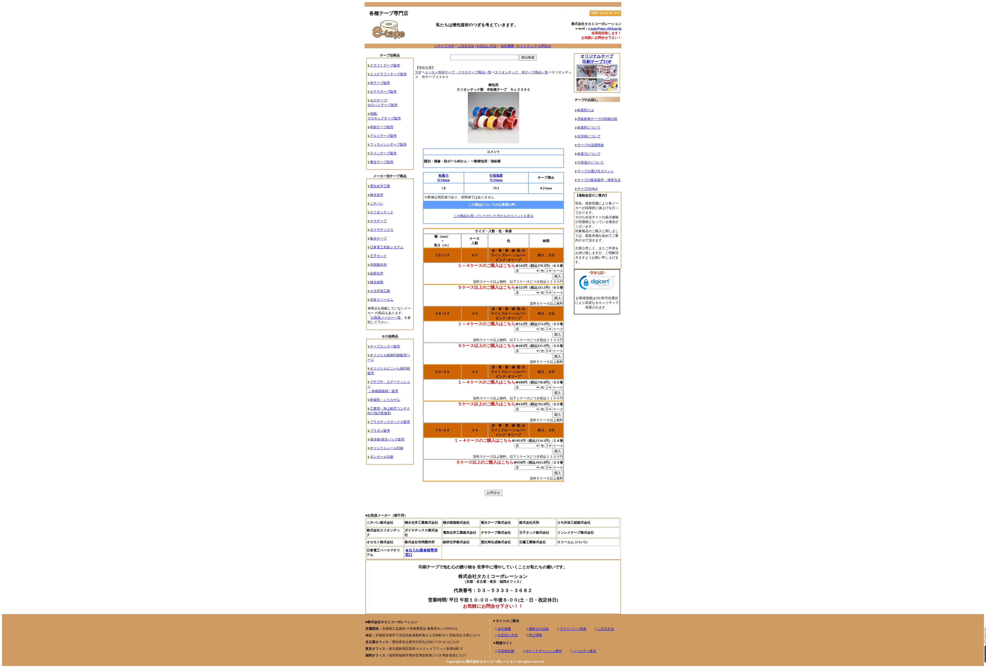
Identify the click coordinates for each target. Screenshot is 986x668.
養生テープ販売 (381, 162)
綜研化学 (376, 273)
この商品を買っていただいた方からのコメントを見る (493, 216)
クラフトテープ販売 (385, 65)
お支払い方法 (487, 46)
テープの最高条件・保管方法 (599, 180)
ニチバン (376, 203)
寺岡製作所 (378, 265)
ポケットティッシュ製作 (543, 651)
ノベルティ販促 (584, 651)
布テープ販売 (380, 83)
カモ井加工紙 (380, 291)
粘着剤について (589, 127)
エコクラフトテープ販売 (388, 74)
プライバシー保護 (573, 629)
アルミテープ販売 (383, 136)
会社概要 (507, 46)
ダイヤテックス (381, 230)
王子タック (378, 256)
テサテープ (378, 221)
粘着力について (589, 154)
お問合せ (544, 46)
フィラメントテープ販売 (388, 144)
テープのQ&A (587, 189)
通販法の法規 (539, 629)
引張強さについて (590, 162)
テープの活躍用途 (590, 145)
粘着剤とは (585, 110)
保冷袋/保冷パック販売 (387, 439)
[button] (597, 284)
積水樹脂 (376, 282)
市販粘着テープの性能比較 (597, 119)
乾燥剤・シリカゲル (385, 400)
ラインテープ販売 (383, 153)
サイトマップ (526, 46)
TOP (418, 72)
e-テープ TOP (444, 46)
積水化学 (376, 195)
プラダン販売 (380, 430)
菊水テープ (378, 238)
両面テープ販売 (381, 127)
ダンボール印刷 (381, 457)
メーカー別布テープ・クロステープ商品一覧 (458, 72)
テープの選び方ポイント (595, 171)
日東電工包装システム (386, 247)
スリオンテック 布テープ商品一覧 (521, 72)
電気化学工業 (380, 186)
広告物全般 (506, 651)
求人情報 (535, 635)
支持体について (589, 136)
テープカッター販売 (385, 346)
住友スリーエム (381, 300)
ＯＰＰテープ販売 (383, 91)
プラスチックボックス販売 (390, 422)
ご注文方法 (466, 46)
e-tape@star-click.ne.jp (604, 28)
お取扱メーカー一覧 (386, 317)
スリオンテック (381, 212)
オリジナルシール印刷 (386, 448)
